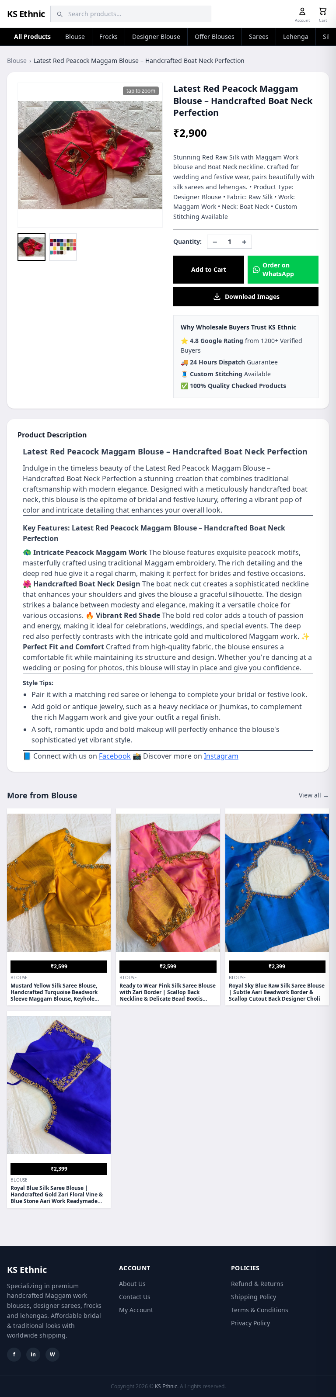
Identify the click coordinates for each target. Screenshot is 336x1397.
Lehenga (295, 36)
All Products (32, 36)
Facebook (115, 756)
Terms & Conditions (259, 1310)
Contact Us (134, 1297)
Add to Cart (208, 269)
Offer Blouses (214, 36)
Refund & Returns (257, 1283)
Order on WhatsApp (278, 269)
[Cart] (323, 11)
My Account (136, 1310)
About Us (132, 1283)
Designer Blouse (156, 36)
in (33, 1354)
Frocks (108, 36)
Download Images (252, 296)
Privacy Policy (250, 1323)
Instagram (221, 756)
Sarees (259, 36)
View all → (314, 795)
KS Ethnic (26, 14)
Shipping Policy (253, 1297)
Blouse (75, 36)
